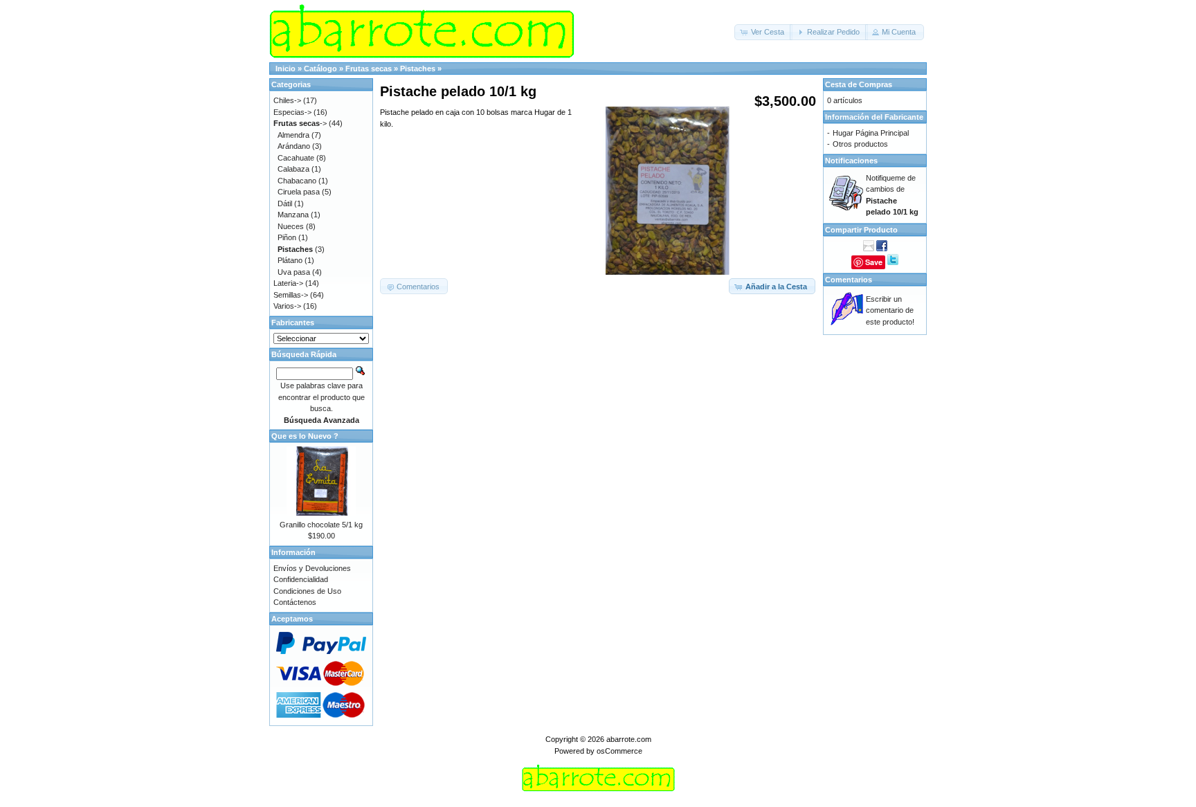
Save (873, 262)
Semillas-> (290, 295)
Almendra (293, 135)
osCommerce (619, 751)
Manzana (293, 214)
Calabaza (293, 169)
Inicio (285, 68)
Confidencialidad (300, 579)
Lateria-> (288, 283)
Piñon (287, 237)
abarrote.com (628, 739)
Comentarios (848, 279)
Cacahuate (296, 158)
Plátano (290, 260)
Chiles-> (287, 100)
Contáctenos (294, 602)
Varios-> (287, 306)
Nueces (291, 226)
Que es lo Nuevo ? (304, 436)
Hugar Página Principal (871, 133)
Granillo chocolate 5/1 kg (321, 524)
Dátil (285, 203)
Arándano (294, 146)
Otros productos (860, 144)
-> (300, 123)
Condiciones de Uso (307, 591)
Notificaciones (851, 160)
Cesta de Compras (858, 84)
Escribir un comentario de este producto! (890, 310)
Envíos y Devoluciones (312, 568)
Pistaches (417, 68)
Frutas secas (368, 68)
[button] (763, 32)
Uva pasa (294, 272)
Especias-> (292, 112)
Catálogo (320, 68)
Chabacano (297, 180)
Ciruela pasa (299, 192)
